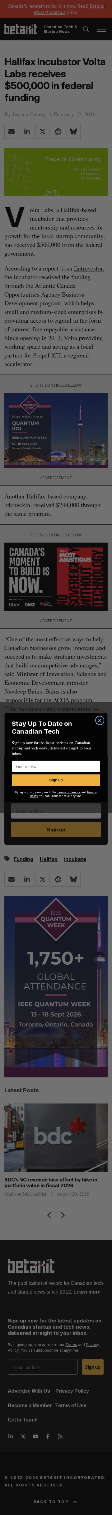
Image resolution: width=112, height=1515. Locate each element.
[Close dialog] (100, 721)
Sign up (56, 780)
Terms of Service (69, 792)
